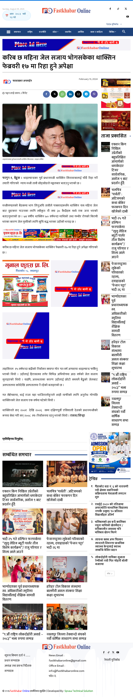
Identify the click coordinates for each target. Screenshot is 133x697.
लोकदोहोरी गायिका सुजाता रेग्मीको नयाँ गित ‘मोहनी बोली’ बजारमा (111, 561)
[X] (126, 9)
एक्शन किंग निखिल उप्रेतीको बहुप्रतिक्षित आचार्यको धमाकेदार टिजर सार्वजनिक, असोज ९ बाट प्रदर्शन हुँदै (119, 163)
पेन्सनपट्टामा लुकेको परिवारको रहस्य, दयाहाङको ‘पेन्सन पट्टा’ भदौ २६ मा (119, 277)
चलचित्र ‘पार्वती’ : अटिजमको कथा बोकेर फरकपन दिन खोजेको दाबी (120, 200)
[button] (124, 32)
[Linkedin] (70, 94)
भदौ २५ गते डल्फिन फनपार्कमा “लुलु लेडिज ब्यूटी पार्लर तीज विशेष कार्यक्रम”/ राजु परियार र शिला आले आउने (120, 237)
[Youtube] (128, 17)
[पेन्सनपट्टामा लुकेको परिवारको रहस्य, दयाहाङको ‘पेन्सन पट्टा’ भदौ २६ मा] (105, 266)
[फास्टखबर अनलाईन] (7, 81)
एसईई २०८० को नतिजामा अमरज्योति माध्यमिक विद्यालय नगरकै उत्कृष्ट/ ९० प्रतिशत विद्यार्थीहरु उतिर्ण (111, 510)
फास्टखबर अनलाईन (22, 81)
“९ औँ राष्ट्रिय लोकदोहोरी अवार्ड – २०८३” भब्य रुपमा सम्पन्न (119, 383)
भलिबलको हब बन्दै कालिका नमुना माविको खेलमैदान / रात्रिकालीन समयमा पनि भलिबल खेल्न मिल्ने (110, 527)
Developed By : (70, 691)
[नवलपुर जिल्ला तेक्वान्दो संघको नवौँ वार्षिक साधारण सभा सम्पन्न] (105, 402)
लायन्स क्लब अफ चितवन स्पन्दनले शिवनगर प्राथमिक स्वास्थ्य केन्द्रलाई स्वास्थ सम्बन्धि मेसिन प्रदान (109, 545)
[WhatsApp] (62, 94)
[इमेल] (78, 94)
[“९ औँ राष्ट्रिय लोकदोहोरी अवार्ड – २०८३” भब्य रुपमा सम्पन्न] (105, 377)
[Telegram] (86, 94)
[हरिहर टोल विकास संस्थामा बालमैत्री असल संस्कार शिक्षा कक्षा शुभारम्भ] (105, 345)
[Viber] (94, 94)
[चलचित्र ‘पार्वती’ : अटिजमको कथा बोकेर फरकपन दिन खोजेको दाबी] (105, 193)
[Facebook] (110, 9)
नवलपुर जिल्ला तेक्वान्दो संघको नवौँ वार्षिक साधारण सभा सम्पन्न (120, 412)
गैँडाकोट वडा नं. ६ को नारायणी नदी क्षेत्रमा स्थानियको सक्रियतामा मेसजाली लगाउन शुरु (111, 492)
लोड (108, 573)
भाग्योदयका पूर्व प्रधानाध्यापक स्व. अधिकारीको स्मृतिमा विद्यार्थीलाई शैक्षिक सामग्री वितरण (120, 316)
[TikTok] (118, 9)
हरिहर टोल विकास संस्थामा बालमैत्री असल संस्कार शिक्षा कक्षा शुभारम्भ (120, 355)
